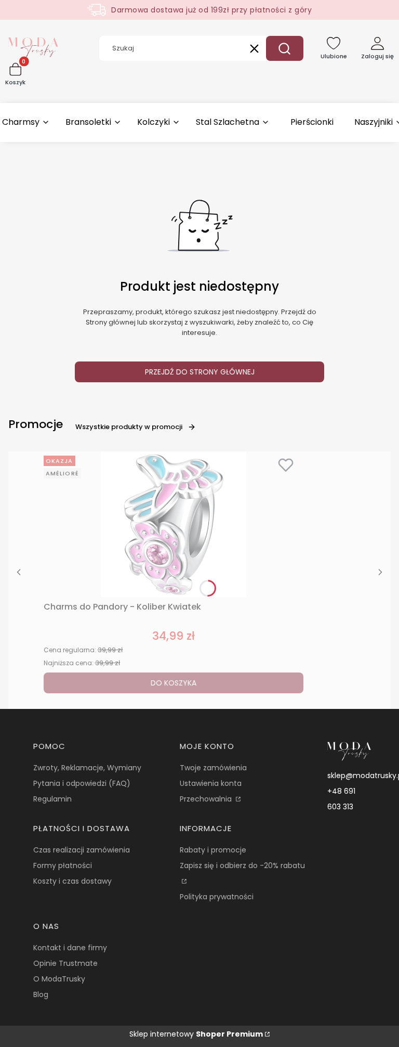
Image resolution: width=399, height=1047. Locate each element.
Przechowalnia (207, 799)
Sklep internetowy (196, 1034)
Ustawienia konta (211, 783)
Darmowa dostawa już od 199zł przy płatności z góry (211, 10)
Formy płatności (62, 865)
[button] (284, 48)
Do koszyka (173, 683)
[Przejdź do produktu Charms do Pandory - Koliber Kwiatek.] (173, 524)
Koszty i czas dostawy (72, 881)
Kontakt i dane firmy (70, 947)
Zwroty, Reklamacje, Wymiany (87, 767)
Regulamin (52, 799)
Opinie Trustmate (65, 963)
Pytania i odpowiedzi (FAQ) (81, 783)
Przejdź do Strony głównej (200, 372)
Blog (40, 994)
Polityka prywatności (217, 896)
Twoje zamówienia (213, 767)
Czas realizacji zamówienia (81, 850)
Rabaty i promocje (213, 850)
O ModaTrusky (59, 979)
